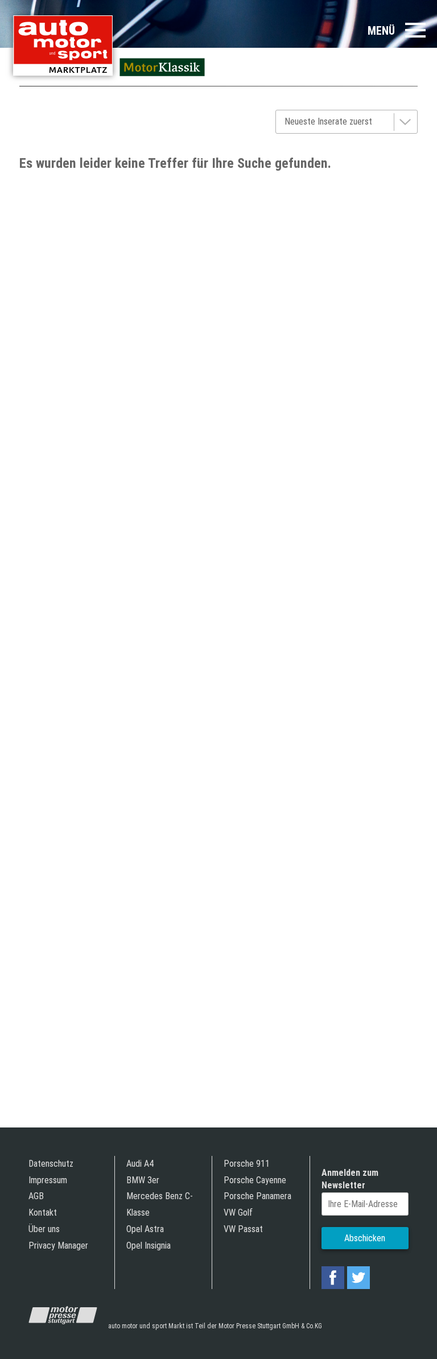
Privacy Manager (58, 1245)
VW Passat (243, 1229)
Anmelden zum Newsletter (349, 1179)
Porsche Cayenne (255, 1180)
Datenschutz (50, 1163)
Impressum (47, 1180)
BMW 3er (142, 1180)
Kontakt (42, 1212)
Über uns (44, 1229)
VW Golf (238, 1212)
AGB (36, 1196)
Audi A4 (140, 1163)
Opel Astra (145, 1229)
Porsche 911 (247, 1163)
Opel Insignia (148, 1245)
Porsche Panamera (257, 1196)
